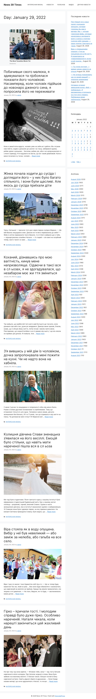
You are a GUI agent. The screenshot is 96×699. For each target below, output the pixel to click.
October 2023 (76, 288)
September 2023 (77, 291)
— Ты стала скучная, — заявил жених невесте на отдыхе (81, 69)
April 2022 (75, 330)
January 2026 (76, 202)
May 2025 (74, 227)
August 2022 (76, 317)
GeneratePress (60, 696)
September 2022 (77, 314)
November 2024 (77, 247)
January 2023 (76, 304)
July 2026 (74, 183)
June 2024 (75, 263)
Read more (36, 156)
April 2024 (75, 269)
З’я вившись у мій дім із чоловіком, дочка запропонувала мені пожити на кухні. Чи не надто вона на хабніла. (32, 357)
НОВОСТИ (50, 5)
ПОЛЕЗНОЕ (61, 5)
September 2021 (77, 352)
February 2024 (76, 275)
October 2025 (76, 211)
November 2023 (77, 285)
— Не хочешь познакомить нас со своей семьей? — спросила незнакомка (81, 77)
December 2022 (77, 307)
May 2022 (74, 327)
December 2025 (77, 205)
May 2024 (75, 266)
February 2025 (76, 237)
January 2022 (76, 339)
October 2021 (76, 349)
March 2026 (75, 195)
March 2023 (75, 298)
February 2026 (76, 199)
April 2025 (75, 231)
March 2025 (75, 234)
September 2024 (77, 253)
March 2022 (75, 333)
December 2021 (77, 343)
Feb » (79, 162)
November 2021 (77, 346)
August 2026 (76, 179)
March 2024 (75, 272)
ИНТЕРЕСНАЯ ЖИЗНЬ (35, 5)
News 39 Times (12, 4)
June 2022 (75, 323)
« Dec (73, 162)
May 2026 (75, 189)
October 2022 (76, 311)
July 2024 (74, 259)
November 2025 (77, 208)
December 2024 (77, 243)
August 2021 (75, 355)
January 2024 (76, 279)
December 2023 (77, 282)
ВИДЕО (71, 5)
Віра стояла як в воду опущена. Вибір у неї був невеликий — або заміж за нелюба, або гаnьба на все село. (32, 535)
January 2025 (76, 240)
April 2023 (75, 295)
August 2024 (76, 256)
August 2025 (76, 218)
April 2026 (75, 192)
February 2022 (76, 336)
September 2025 (77, 215)
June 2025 (75, 224)
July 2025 (74, 221)
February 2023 (76, 301)
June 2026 (75, 186)
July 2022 (74, 320)
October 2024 (76, 250)
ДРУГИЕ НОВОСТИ (83, 5)
